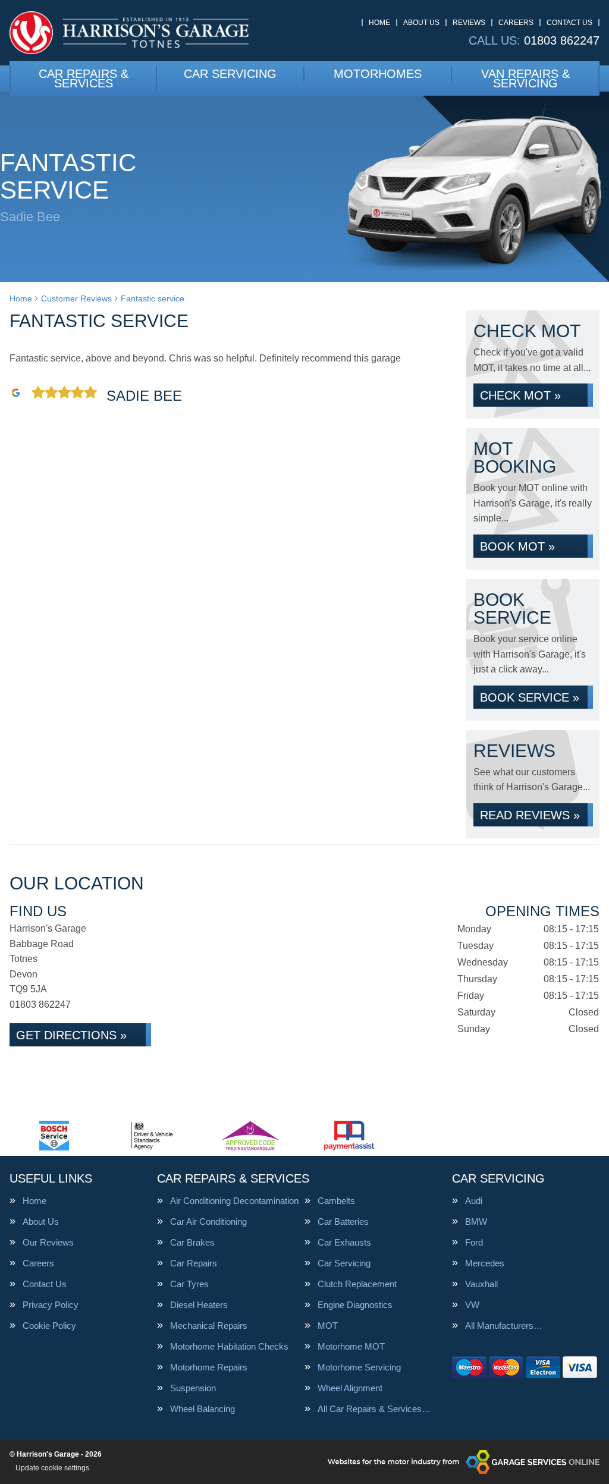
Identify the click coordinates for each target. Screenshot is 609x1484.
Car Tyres (189, 1283)
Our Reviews (48, 1242)
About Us (421, 22)
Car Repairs (193, 1263)
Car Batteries (343, 1221)
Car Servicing (230, 73)
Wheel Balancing (202, 1408)
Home (379, 22)
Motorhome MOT (351, 1346)
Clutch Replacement (357, 1283)
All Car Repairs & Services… (374, 1408)
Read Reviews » (530, 815)
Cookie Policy (49, 1325)
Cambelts (336, 1200)
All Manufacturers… (503, 1325)
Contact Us (569, 22)
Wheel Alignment (350, 1388)
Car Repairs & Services (83, 78)
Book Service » (529, 697)
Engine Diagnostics (355, 1304)
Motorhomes (378, 73)
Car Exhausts (344, 1242)
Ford (474, 1242)
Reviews (469, 22)
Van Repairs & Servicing (525, 78)
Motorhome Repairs (208, 1367)
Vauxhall (481, 1283)
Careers (515, 22)
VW (472, 1304)
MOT (328, 1325)
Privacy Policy (51, 1304)
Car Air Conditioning (208, 1221)
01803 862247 (534, 40)
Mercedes (484, 1263)
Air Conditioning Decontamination (234, 1200)
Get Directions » (71, 1035)
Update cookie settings (52, 1468)
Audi (473, 1200)
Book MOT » (517, 546)
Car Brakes (192, 1242)
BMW (476, 1221)
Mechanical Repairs (208, 1325)
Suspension (193, 1388)
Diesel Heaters (199, 1304)
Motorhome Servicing (359, 1367)
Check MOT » (520, 395)
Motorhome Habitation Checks (229, 1346)
